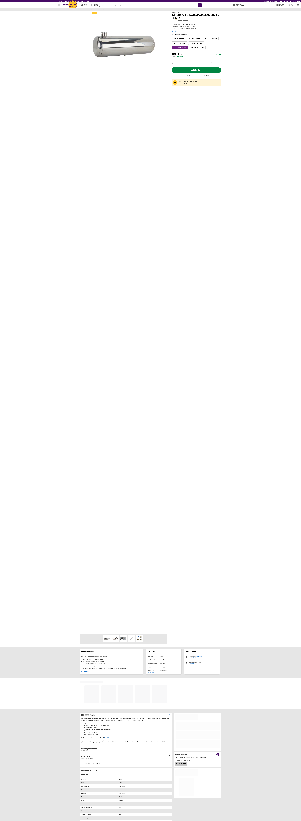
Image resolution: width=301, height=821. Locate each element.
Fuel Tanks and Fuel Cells (100, 9)
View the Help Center (193, 657)
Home (81, 9)
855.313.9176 (198, 656)
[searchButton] (200, 5)
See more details (85, 671)
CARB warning (98, 763)
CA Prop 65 (87, 763)
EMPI (173, 12)
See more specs (151, 672)
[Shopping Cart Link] (298, 5)
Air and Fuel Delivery (89, 9)
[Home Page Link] (70, 5)
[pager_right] (165, 322)
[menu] (59, 5)
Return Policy (191, 663)
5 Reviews (180, 20)
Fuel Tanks (109, 9)
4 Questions (185, 20)
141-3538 (106, 738)
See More (174, 31)
